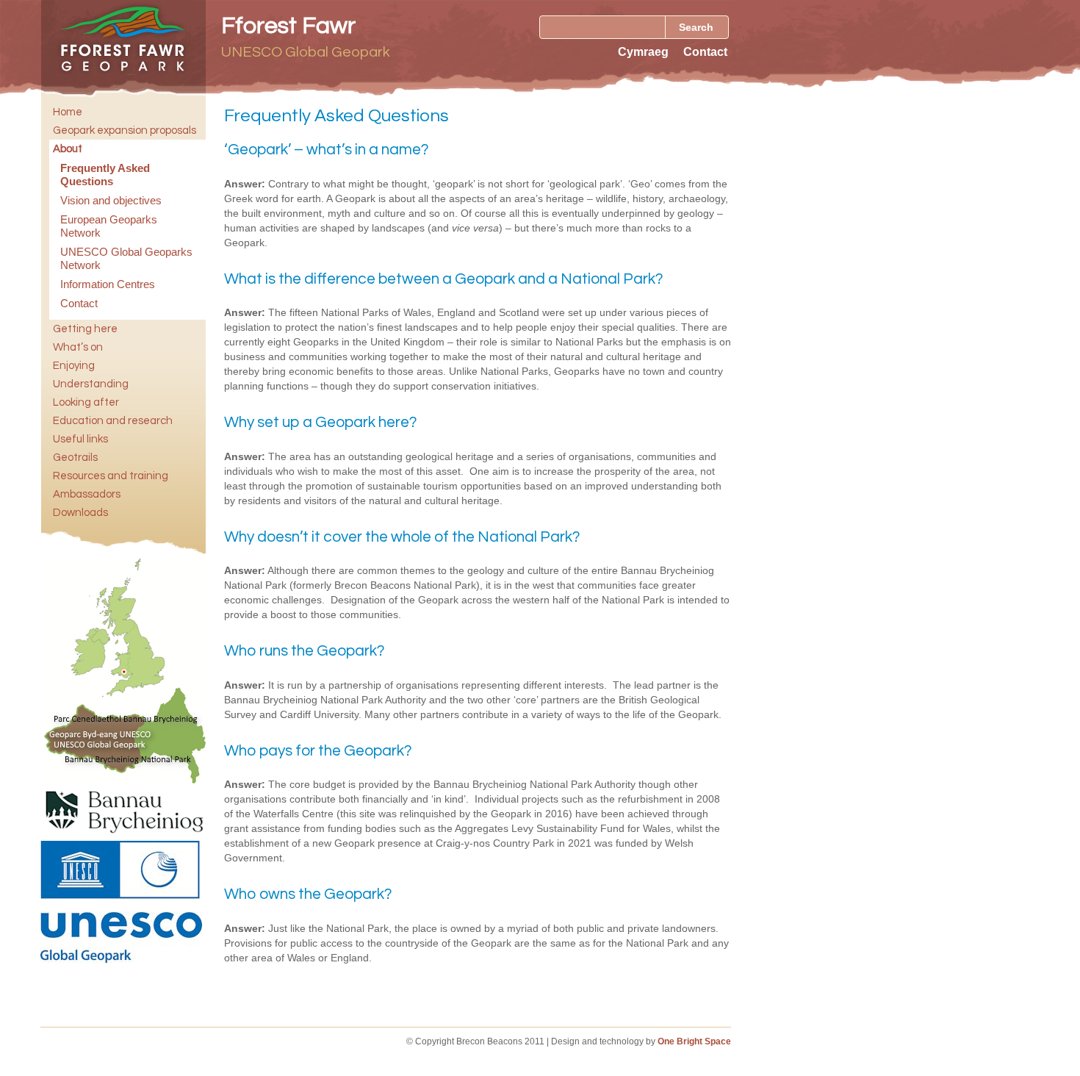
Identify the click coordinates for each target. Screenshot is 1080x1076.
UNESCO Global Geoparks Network (126, 258)
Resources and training (110, 475)
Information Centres (107, 284)
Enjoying (74, 365)
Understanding (91, 384)
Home (67, 112)
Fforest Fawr (288, 26)
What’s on (78, 347)
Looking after (86, 402)
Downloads (80, 512)
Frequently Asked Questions (105, 174)
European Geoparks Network (108, 226)
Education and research (113, 420)
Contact (705, 52)
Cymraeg (643, 52)
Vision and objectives (111, 200)
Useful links (80, 439)
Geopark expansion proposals (124, 130)
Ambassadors (86, 494)
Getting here (85, 328)
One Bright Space (694, 1041)
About (67, 148)
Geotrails (75, 457)
